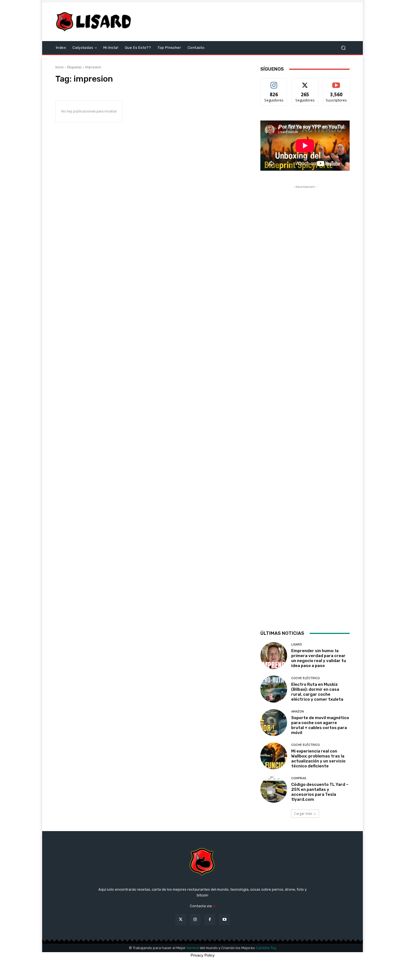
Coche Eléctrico (305, 678)
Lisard (296, 644)
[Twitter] (180, 919)
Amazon (297, 711)
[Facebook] (209, 919)
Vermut (193, 948)
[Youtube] (224, 919)
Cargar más (303, 813)
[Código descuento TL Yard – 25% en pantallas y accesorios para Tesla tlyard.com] (273, 789)
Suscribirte (336, 82)
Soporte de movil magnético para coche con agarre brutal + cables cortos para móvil (320, 725)
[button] (343, 47)
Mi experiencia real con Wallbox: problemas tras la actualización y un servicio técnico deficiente (318, 758)
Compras (298, 778)
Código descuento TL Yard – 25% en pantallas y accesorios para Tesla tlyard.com (320, 792)
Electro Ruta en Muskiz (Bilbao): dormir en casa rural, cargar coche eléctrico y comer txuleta (317, 692)
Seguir (274, 82)
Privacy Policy (203, 955)
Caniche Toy (266, 948)
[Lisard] (94, 22)
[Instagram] (195, 919)
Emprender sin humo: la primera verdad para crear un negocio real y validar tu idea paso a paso (318, 658)
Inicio (59, 67)
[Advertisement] (248, 21)
